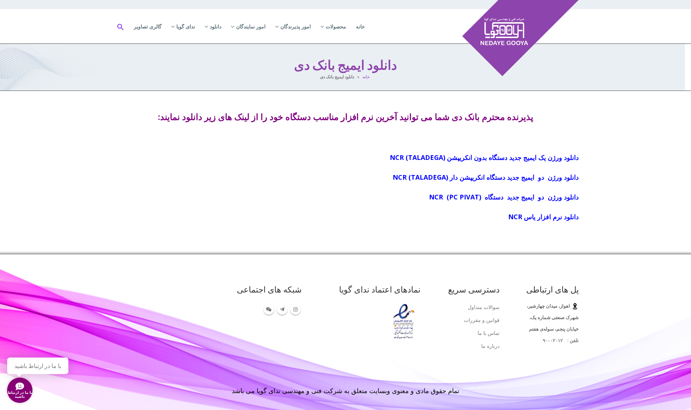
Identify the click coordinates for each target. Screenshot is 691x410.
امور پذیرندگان (295, 26)
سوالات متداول (484, 307)
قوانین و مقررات (482, 320)
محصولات (336, 26)
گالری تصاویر (148, 26)
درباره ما (490, 345)
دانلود (215, 26)
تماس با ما (489, 333)
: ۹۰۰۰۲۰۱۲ (556, 340)
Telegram (282, 309)
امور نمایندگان (251, 26)
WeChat (268, 309)
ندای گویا (185, 26)
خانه (360, 26)
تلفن (574, 340)
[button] (120, 26)
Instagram (295, 309)
